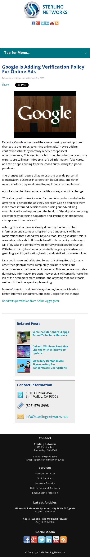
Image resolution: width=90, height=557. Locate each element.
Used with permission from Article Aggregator (30, 301)
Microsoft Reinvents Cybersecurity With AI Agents (45, 508)
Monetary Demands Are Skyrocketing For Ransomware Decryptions (49, 364)
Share (5, 84)
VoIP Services (45, 478)
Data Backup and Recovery (45, 487)
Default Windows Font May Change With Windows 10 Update (50, 350)
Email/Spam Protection (45, 492)
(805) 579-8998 (51, 35)
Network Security (45, 483)
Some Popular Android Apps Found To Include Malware (50, 333)
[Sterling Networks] (45, 18)
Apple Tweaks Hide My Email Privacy (45, 518)
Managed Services (45, 473)
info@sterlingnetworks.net (47, 416)
